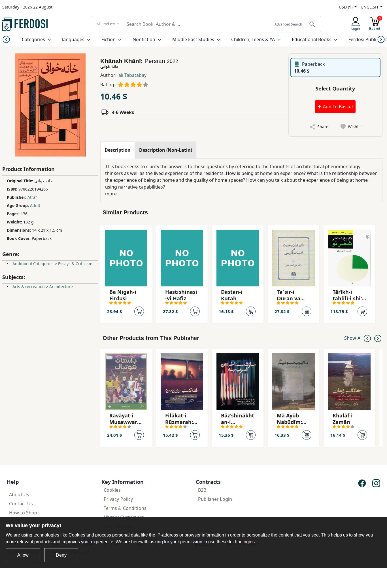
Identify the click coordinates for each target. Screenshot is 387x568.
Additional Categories (33, 263)
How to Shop (23, 513)
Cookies (112, 490)
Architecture (61, 286)
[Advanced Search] (312, 24)
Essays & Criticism (75, 263)
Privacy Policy (118, 499)
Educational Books (311, 39)
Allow (23, 555)
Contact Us (21, 504)
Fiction (108, 39)
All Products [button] (106, 24)
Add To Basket (337, 107)
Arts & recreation (28, 286)
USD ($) (346, 7)
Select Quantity (335, 88)
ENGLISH (370, 7)
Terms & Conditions (125, 508)
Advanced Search (288, 24)
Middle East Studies (193, 39)
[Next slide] (381, 39)
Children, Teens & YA (253, 39)
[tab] (117, 150)
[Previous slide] (6, 39)
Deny (61, 555)
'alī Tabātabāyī (133, 75)
